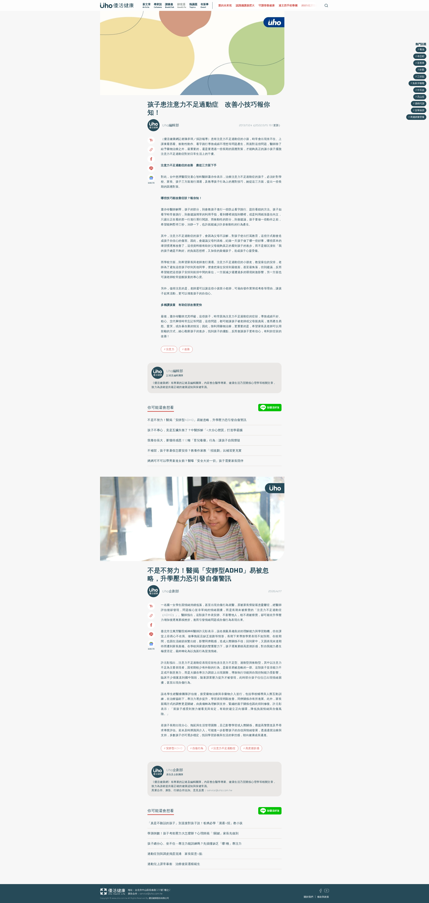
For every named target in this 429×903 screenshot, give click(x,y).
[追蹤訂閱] (151, 177)
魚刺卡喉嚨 (418, 83)
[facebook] (321, 892)
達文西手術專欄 (270, 5)
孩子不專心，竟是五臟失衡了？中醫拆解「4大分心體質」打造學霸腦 (195, 430)
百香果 (420, 63)
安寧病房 (419, 110)
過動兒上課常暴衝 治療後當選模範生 (173, 864)
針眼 (422, 69)
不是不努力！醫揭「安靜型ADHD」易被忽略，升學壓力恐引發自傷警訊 (197, 420)
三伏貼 (420, 76)
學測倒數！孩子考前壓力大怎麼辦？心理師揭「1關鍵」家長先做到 (192, 833)
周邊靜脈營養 (417, 117)
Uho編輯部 (170, 125)
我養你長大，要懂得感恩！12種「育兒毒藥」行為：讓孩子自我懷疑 (193, 440)
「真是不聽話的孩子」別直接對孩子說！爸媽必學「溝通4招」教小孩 (195, 823)
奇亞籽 (420, 56)
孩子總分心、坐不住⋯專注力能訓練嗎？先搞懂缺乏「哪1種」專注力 (194, 843)
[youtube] (326, 891)
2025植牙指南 (292, 5)
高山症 (420, 97)
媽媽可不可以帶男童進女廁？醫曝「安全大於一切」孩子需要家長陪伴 (195, 460)
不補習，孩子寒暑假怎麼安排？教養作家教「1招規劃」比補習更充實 (194, 450)
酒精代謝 (419, 103)
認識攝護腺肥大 (227, 5)
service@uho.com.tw (151, 893)
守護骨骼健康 (249, 5)
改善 (187, 349)
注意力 (170, 349)
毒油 (422, 49)
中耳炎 (420, 90)
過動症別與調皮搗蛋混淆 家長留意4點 (174, 853)
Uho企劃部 (170, 591)
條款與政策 (323, 897)
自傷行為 (197, 748)
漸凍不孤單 (312, 5)
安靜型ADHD (174, 748)
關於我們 (308, 897)
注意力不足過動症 (224, 748)
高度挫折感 (252, 748)
